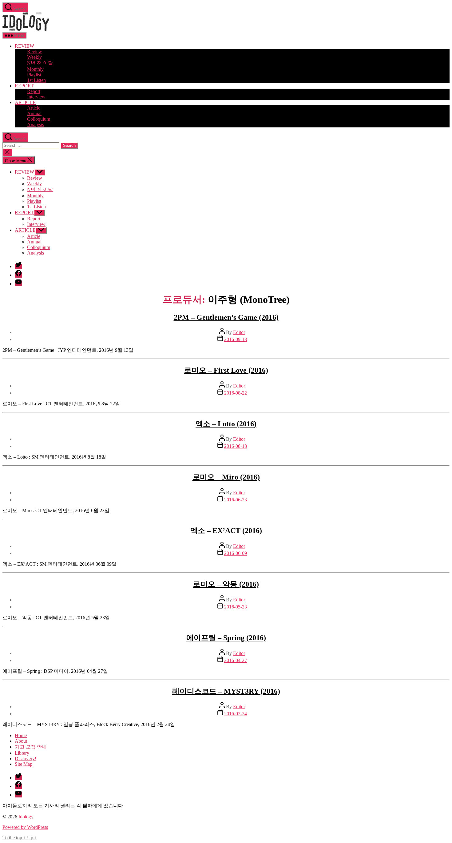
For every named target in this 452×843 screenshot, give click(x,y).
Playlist (34, 74)
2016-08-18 (235, 446)
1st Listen (36, 80)
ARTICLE (25, 102)
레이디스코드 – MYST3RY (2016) (226, 691)
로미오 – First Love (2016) (226, 370)
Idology (26, 816)
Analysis (35, 124)
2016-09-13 (235, 339)
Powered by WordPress (25, 827)
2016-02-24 (235, 713)
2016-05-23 (235, 606)
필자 (87, 805)
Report (33, 91)
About (21, 741)
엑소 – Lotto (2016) (226, 424)
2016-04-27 (235, 660)
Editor (239, 332)
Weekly (34, 57)
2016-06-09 (235, 553)
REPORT (24, 85)
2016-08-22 (235, 392)
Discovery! (25, 758)
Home (21, 735)
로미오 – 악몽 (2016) (226, 584)
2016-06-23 (235, 499)
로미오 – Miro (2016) (226, 477)
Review (34, 51)
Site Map (23, 764)
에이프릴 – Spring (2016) (226, 638)
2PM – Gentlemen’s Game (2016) (226, 317)
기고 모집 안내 (31, 746)
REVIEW (24, 46)
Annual (34, 113)
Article (33, 107)
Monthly (35, 69)
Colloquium (38, 119)
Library (22, 753)
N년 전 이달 (40, 63)
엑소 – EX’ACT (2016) (226, 531)
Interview (36, 96)
